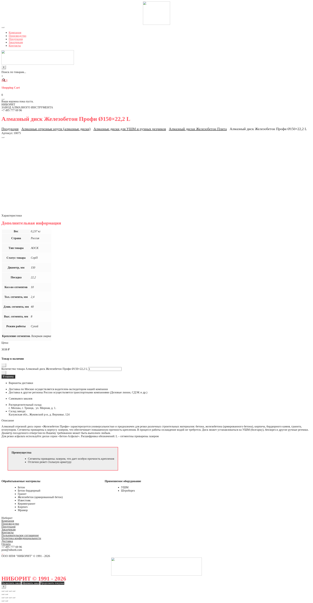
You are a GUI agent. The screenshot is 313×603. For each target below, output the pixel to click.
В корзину (8, 376)
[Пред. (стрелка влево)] (2, 594)
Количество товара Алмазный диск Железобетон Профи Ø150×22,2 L (44, 368)
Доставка (7, 541)
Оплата (6, 544)
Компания (15, 32)
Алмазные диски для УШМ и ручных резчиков (129, 129)
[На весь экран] (10, 591)
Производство (17, 35)
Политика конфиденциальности (21, 538)
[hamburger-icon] (2, 27)
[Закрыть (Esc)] (2, 591)
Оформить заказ (30, 583)
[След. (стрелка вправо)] (6, 594)
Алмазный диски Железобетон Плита (198, 129)
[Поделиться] (6, 591)
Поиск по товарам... (13, 72)
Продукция (16, 39)
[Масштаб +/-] (13, 591)
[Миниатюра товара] (2, 137)
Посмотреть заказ (11, 583)
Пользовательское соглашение (20, 535)
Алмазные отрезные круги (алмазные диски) (56, 129)
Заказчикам (16, 42)
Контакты (15, 45)
